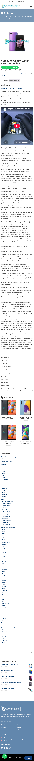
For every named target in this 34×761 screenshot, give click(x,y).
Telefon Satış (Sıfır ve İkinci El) (8, 627)
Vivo (3, 611)
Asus (3, 475)
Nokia (3, 571)
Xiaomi (4, 496)
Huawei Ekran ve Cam (6, 461)
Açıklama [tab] (5, 80)
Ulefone (4, 607)
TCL (3, 597)
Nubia (3, 576)
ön (30, 73)
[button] (4, 756)
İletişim (18, 729)
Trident (4, 601)
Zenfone (4, 618)
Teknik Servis (4, 499)
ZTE (3, 620)
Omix (3, 578)
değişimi (22, 73)
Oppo (3, 582)
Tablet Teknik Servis (7, 509)
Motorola (4, 569)
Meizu (3, 565)
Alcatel (3, 471)
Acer (3, 469)
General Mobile (6, 479)
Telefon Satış (4, 623)
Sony (3, 490)
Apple (3, 459)
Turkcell (4, 605)
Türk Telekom (5, 603)
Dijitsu (3, 538)
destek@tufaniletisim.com (8, 740)
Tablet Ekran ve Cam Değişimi (8, 467)
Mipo (3, 567)
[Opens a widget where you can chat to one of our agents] (28, 758)
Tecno (3, 599)
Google (4, 544)
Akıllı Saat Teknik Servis (7, 501)
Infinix (3, 554)
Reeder (4, 588)
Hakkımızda (19, 724)
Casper (4, 477)
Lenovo (4, 484)
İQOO (3, 557)
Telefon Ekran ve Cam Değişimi (8, 527)
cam (19, 73)
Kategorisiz (3, 464)
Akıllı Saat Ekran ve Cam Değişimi (9, 457)
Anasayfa (3, 724)
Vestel (3, 492)
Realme (4, 586)
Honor (3, 548)
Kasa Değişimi (6, 505)
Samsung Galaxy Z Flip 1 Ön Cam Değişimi (11, 88)
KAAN (3, 559)
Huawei (4, 481)
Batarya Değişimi (7, 503)
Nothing (4, 573)
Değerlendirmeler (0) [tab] (14, 80)
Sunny (3, 595)
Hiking (3, 546)
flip (25, 73)
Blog (2, 729)
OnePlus (4, 580)
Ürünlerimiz (19, 727)
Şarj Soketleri (6, 507)
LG (3, 486)
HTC (3, 550)
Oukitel (4, 584)
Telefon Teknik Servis (7, 518)
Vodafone (4, 494)
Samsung (9, 73)
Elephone (4, 540)
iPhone (4, 625)
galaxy (28, 73)
